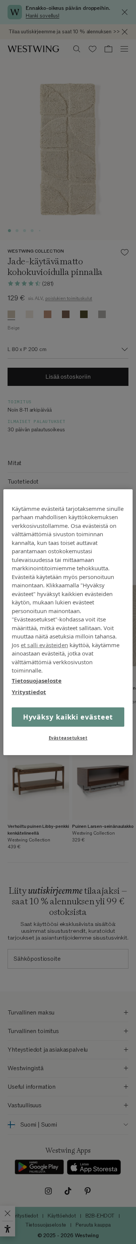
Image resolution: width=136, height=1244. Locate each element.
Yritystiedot (29, 692)
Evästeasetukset (68, 738)
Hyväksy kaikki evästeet (68, 716)
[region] (68, 622)
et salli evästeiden (44, 644)
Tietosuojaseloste (37, 680)
